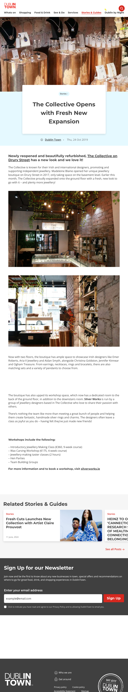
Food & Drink (42, 12)
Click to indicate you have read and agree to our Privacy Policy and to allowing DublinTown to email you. (56, 607)
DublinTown (53, 139)
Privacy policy (60, 687)
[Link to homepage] (10, 6)
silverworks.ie (90, 469)
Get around (65, 679)
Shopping (25, 12)
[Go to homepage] (19, 679)
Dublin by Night (114, 12)
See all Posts (113, 549)
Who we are (65, 672)
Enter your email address (23, 590)
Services (73, 12)
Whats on (10, 12)
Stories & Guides (91, 12)
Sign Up (114, 598)
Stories (63, 93)
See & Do (59, 12)
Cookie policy (78, 687)
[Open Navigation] (122, 8)
